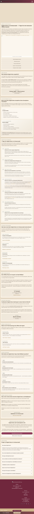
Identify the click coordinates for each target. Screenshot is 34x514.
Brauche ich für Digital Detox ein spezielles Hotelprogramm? (11, 473)
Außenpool (29, 334)
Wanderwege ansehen (5, 267)
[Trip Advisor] (30, 504)
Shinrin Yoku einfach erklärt (17, 415)
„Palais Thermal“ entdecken (6, 337)
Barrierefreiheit (26, 494)
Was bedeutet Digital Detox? (6, 445)
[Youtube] (26, 504)
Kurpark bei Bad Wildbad (6, 240)
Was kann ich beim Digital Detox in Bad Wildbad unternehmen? (12, 461)
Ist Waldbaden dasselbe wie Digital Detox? (8, 464)
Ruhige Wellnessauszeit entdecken (17, 433)
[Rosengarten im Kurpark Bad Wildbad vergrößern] (17, 45)
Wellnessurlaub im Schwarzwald (17, 435)
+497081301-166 (26, 501)
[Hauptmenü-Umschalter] (32, 1)
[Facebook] (21, 504)
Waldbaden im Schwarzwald (12, 197)
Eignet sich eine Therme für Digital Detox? (8, 467)
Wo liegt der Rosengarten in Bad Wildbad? (8, 470)
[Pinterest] (24, 504)
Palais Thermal (8, 185)
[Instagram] (23, 504)
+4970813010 (26, 500)
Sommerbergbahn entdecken (6, 258)
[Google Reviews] (28, 504)
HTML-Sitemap (26, 495)
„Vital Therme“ (13, 183)
